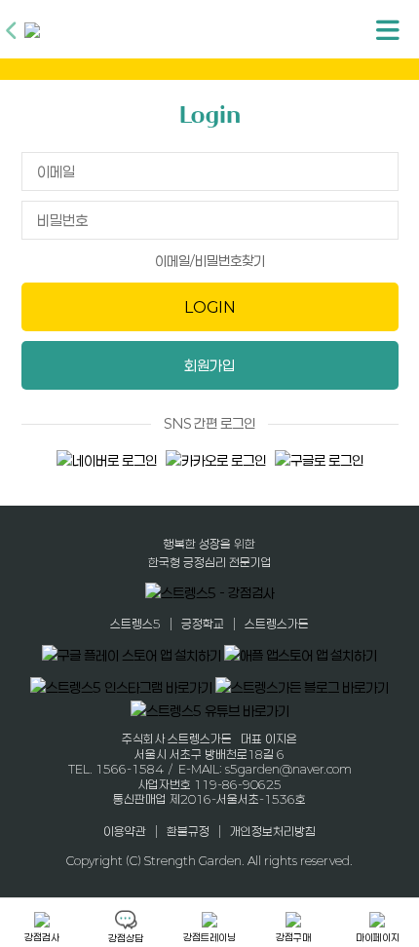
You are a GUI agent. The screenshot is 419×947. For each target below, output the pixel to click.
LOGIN (210, 307)
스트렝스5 (135, 623)
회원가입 (209, 365)
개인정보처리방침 (273, 830)
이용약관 (124, 830)
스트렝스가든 (277, 623)
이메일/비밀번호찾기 (210, 260)
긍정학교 (202, 623)
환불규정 (188, 830)
